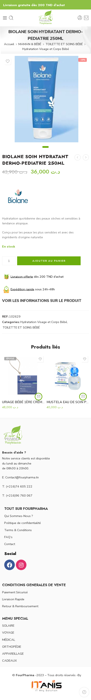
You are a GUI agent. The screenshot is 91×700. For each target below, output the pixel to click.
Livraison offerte (22, 276)
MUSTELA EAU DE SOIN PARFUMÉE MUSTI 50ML (68, 402)
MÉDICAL (8, 640)
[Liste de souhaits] (7, 61)
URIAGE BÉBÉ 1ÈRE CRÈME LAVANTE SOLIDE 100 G (23, 402)
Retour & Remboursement (20, 606)
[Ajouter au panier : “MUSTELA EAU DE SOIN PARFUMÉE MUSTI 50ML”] (83, 396)
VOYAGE (8, 632)
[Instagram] (21, 565)
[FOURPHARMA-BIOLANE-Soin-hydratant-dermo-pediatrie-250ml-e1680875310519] (45, 99)
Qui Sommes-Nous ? (18, 516)
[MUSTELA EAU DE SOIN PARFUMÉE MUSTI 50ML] (68, 376)
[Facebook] (9, 565)
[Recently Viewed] (84, 692)
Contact (9, 544)
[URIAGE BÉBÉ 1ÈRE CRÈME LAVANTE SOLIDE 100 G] (23, 376)
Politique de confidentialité (22, 523)
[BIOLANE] (18, 197)
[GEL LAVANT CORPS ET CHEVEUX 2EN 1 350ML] (77, 157)
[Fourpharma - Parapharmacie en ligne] (45, 17)
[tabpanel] (45, 100)
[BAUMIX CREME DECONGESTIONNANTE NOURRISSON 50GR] (86, 157)
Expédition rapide (22, 289)
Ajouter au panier (49, 260)
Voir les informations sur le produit (41, 300)
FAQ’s (8, 537)
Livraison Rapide (13, 599)
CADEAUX (9, 660)
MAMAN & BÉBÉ (29, 44)
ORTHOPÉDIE (11, 647)
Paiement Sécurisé (15, 592)
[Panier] (86, 17)
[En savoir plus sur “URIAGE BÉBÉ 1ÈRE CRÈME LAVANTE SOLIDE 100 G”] (38, 396)
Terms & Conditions (18, 530)
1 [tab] (46, 150)
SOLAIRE (8, 625)
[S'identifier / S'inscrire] (80, 17)
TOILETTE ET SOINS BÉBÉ (64, 44)
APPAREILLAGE (13, 654)
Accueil (9, 44)
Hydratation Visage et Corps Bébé (45, 49)
